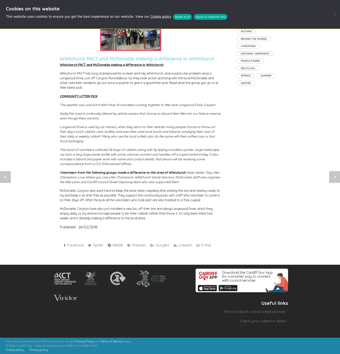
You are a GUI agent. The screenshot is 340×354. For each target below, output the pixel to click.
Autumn (246, 31)
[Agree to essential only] (335, 14)
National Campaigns (255, 53)
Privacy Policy (84, 341)
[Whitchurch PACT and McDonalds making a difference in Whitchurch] (130, 33)
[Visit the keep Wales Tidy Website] (150, 278)
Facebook (75, 245)
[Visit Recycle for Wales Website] (117, 278)
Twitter (97, 245)
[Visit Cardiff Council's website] (91, 278)
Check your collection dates (262, 321)
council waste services (267, 311)
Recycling (248, 68)
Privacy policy (39, 350)
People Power (250, 60)
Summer (266, 75)
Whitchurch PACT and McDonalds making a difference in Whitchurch (137, 59)
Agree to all (182, 16)
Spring (245, 75)
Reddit (117, 245)
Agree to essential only (210, 16)
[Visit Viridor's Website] (65, 298)
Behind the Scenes (254, 38)
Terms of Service (112, 341)
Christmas (248, 46)
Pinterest (138, 245)
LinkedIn (184, 245)
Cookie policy (160, 16)
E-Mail (205, 245)
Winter (246, 83)
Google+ (162, 245)
